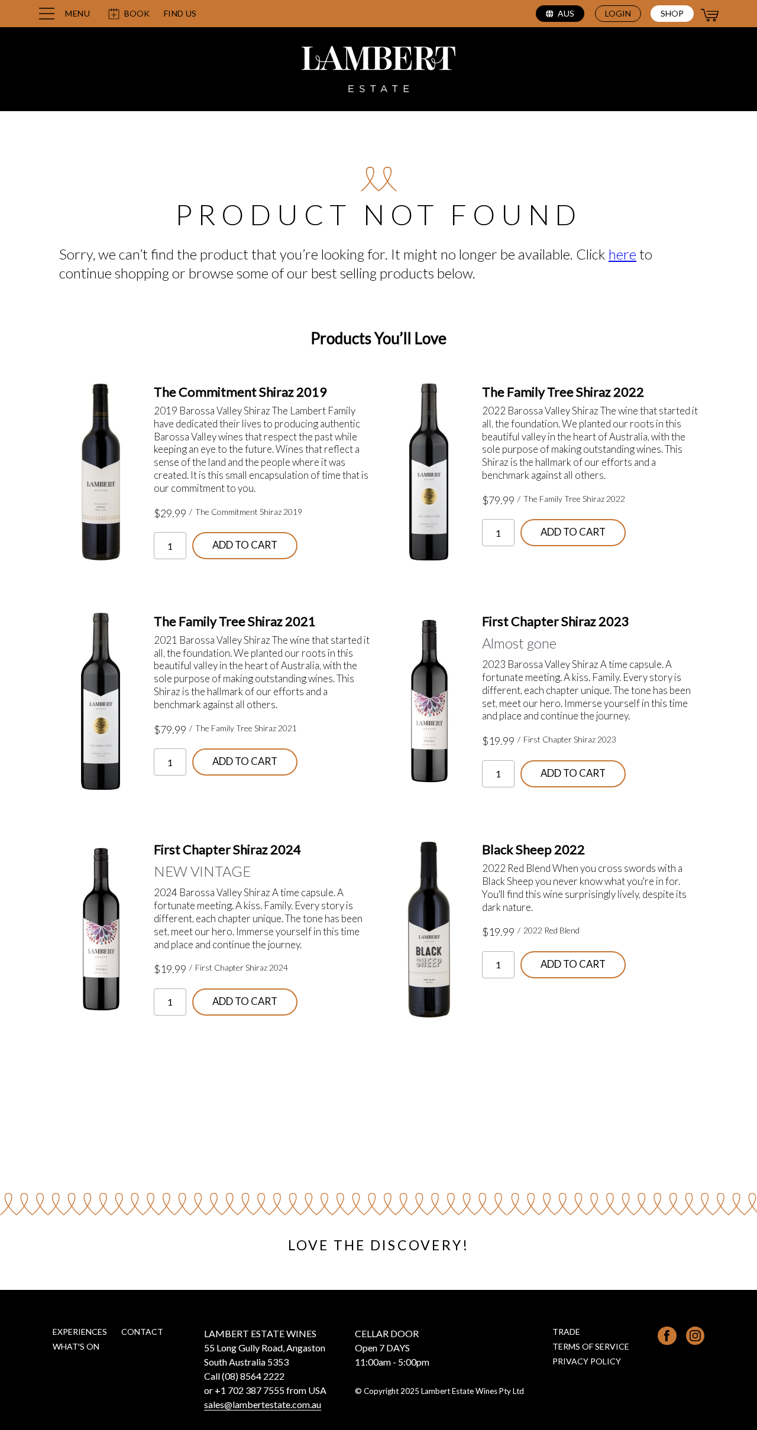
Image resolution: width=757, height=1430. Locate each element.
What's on (76, 1346)
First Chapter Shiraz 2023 (555, 621)
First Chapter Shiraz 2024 (227, 849)
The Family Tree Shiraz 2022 (563, 392)
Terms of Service (590, 1346)
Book (137, 13)
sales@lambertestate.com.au (262, 1404)
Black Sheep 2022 (533, 849)
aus (566, 13)
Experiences (80, 1332)
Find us (180, 13)
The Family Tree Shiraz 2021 (235, 621)
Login (618, 13)
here (622, 253)
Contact (142, 1332)
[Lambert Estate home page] (378, 71)
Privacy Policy (586, 1361)
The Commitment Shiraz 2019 (240, 392)
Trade (566, 1332)
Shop (672, 13)
